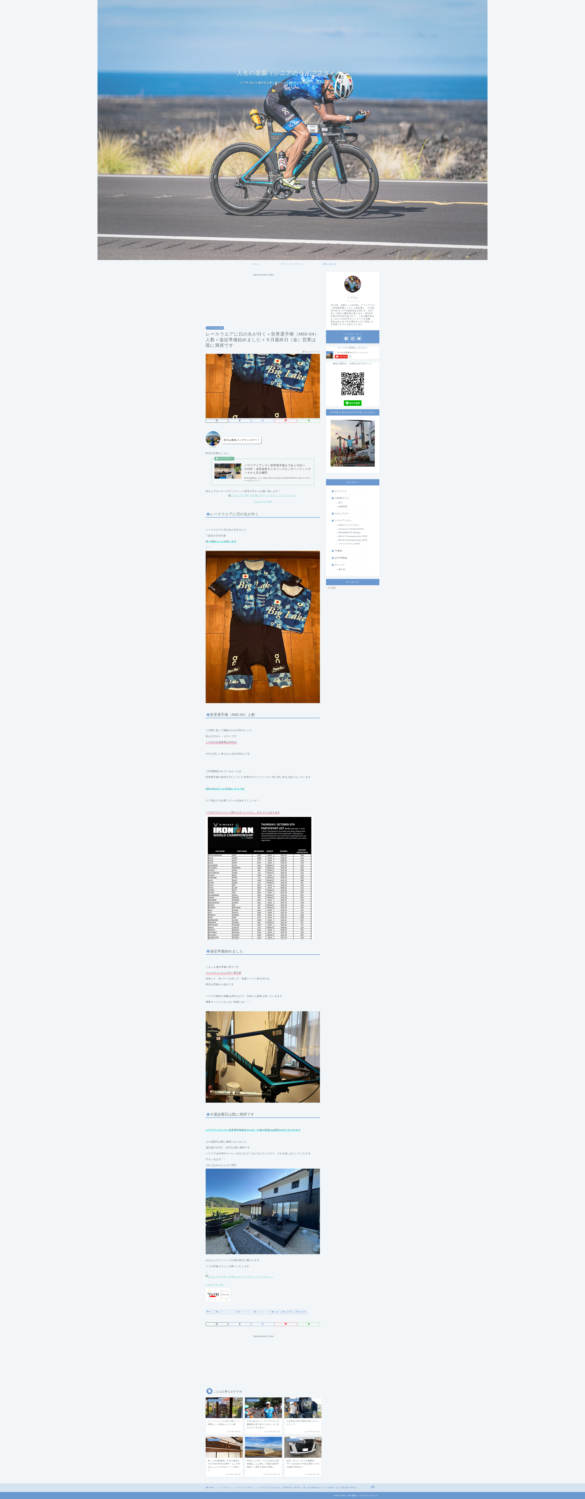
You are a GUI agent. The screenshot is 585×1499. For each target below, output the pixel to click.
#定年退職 (302, 1312)
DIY (340, 503)
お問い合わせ (329, 264)
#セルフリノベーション (226, 1312)
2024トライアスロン (349, 525)
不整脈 (338, 550)
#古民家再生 (288, 1312)
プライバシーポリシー (292, 264)
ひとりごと (341, 491)
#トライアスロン (245, 1312)
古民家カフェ (342, 498)
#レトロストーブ (262, 1312)
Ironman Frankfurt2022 (351, 529)
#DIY (211, 1312)
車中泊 (341, 569)
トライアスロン (343, 520)
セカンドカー (342, 513)
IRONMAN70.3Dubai (349, 532)
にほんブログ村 (263, 501)
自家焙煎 (342, 506)
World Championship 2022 (352, 540)
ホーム (255, 264)
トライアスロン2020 (215, 328)
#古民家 (276, 1312)
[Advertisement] (263, 297)
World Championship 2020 (352, 536)
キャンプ (340, 564)
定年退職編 (341, 557)
